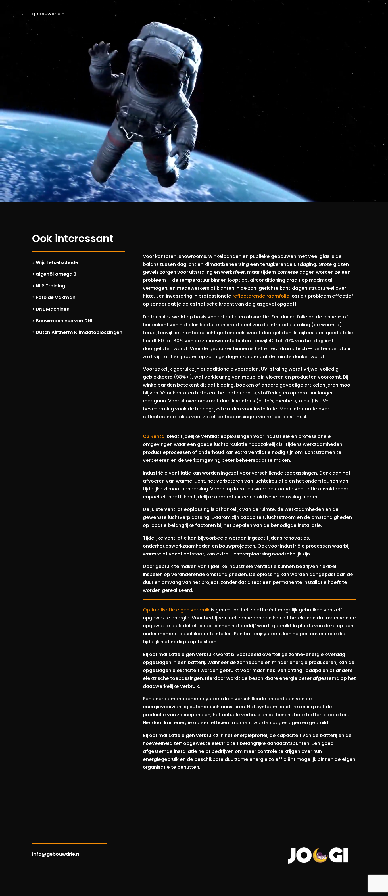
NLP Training (50, 286)
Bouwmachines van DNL (64, 321)
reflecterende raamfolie (260, 296)
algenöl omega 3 (56, 274)
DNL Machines (52, 309)
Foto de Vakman (56, 297)
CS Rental (154, 436)
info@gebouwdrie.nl (56, 854)
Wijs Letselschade (57, 262)
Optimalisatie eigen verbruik (176, 610)
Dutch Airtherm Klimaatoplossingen (79, 332)
